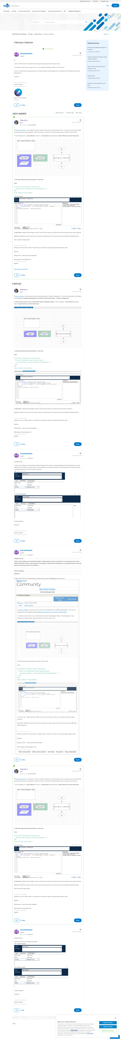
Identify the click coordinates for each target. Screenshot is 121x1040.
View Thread (51, 751)
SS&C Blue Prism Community (19, 34)
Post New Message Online (47, 592)
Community (6, 11)
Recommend (59, 751)
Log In (115, 5)
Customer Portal (85, 1)
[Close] (115, 1018)
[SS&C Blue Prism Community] (11, 5)
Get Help (14, 11)
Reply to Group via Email (39, 751)
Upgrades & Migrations (74, 11)
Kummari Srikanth (21, 130)
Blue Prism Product (47, 589)
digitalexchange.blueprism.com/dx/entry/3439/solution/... (53, 612)
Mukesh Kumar (29, 605)
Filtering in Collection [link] (48, 34)
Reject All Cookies (107, 1026)
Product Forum (38, 34)
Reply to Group (72, 599)
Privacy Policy (90, 1033)
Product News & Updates (39, 11)
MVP (65, 11)
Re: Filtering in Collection (23, 595)
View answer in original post (21, 269)
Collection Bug (91, 75)
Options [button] (106, 34)
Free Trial (95, 1)
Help (107, 5)
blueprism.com (104, 1)
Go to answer (49, 49)
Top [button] (15, 1023)
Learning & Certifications (55, 11)
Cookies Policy (74, 1030)
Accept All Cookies (108, 1022)
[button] (17, 105)
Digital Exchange (92, 61)
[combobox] (66, 22)
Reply (78, 105)
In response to (28, 124)
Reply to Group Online (25, 751)
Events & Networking (24, 11)
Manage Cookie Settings (108, 1030)
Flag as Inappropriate (70, 751)
